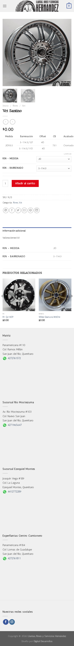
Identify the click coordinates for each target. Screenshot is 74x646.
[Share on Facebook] (12, 210)
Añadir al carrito (25, 183)
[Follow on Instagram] (12, 622)
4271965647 (14, 425)
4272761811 (14, 558)
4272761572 (14, 358)
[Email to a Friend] (24, 210)
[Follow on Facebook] (6, 622)
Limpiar (67, 154)
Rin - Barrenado (13, 168)
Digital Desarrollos (43, 641)
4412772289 (14, 491)
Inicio (6, 105)
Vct (23, 105)
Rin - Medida (11, 158)
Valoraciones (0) (11, 237)
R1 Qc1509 (8, 317)
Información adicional (14, 230)
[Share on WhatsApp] (6, 210)
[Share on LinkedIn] (37, 210)
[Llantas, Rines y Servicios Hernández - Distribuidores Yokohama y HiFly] (37, 6)
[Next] (66, 52)
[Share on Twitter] (18, 210)
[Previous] (8, 52)
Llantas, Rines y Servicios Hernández (47, 636)
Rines (15, 105)
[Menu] (5, 6)
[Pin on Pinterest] (30, 210)
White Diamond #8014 (49, 317)
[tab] (37, 230)
